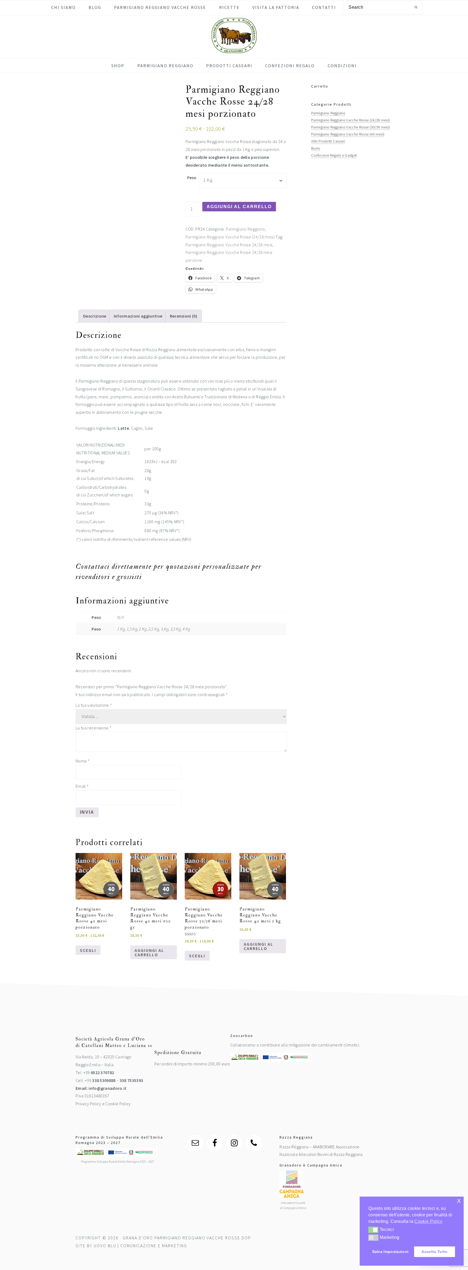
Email (82, 786)
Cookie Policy (118, 1103)
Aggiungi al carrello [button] (149, 952)
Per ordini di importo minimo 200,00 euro (192, 1064)
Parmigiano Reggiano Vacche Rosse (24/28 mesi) (230, 237)
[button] (373, 1230)
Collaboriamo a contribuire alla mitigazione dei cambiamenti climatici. (295, 1045)
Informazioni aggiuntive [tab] (138, 316)
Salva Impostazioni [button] (390, 1251)
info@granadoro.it (107, 1088)
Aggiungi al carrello (239, 206)
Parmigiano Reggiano (245, 229)
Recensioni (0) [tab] (183, 316)
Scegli (88, 950)
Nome (83, 761)
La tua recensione (93, 728)
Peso (192, 177)
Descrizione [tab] (94, 316)
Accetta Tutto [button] (434, 1251)
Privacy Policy (88, 1103)
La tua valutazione (94, 705)
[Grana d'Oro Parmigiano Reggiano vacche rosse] (234, 49)
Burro (315, 148)
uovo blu (105, 1245)
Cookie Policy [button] (428, 1221)
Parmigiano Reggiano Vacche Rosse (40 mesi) (347, 134)
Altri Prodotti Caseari (328, 141)
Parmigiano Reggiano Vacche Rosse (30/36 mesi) (350, 127)
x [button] (459, 1200)
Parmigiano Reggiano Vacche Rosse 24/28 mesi (229, 244)
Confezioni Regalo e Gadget (334, 155)
